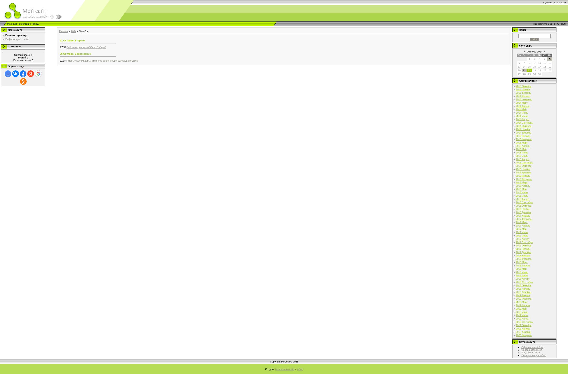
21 (524, 70)
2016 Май (521, 189)
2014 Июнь (522, 112)
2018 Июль (522, 275)
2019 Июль (522, 315)
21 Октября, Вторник (72, 40)
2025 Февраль (524, 335)
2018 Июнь (522, 272)
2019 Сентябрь (524, 322)
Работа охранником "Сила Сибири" (86, 47)
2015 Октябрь (523, 166)
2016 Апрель (523, 185)
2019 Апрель (523, 305)
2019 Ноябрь (523, 328)
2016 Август (522, 199)
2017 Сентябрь (524, 242)
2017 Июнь (522, 232)
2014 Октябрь (523, 126)
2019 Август (522, 318)
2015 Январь (523, 136)
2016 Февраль (524, 179)
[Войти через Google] (38, 73)
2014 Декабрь (523, 132)
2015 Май (521, 149)
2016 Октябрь (523, 205)
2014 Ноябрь (523, 129)
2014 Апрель (523, 106)
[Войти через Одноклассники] (23, 81)
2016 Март (522, 182)
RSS (563, 24)
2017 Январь (523, 215)
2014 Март (522, 102)
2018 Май (521, 268)
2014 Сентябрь (524, 122)
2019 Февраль (524, 298)
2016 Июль (522, 195)
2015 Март (522, 142)
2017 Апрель (523, 225)
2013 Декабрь (523, 92)
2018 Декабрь (523, 292)
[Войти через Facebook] (23, 73)
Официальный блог (532, 347)
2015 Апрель (523, 146)
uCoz (300, 369)
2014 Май (521, 109)
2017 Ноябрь (523, 249)
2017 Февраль (524, 219)
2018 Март (522, 262)
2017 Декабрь (523, 252)
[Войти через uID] (8, 73)
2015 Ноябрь (523, 169)
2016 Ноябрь (523, 209)
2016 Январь (523, 175)
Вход (36, 24)
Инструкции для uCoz (533, 355)
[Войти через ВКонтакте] (15, 73)
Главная (11, 24)
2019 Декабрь (523, 332)
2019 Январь (523, 295)
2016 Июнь (522, 192)
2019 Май (521, 308)
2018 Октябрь (523, 285)
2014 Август (522, 119)
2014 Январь (523, 96)
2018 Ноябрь (523, 288)
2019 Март (522, 302)
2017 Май (521, 229)
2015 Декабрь (523, 172)
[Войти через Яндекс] (30, 73)
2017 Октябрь (523, 245)
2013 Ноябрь (523, 89)
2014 (73, 31)
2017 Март (522, 222)
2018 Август (522, 278)
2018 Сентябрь (524, 282)
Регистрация (24, 24)
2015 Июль (522, 156)
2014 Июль (522, 116)
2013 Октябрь (523, 86)
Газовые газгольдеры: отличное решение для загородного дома (102, 60)
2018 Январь (523, 255)
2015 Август (522, 159)
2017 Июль (522, 235)
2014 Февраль (524, 99)
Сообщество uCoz (531, 350)
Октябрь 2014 (534, 51)
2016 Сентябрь (524, 202)
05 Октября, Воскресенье (75, 53)
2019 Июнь (522, 312)
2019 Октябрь (523, 325)
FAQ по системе (530, 352)
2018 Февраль (524, 259)
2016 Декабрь (523, 212)
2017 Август (522, 239)
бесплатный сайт (284, 369)
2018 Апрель (523, 265)
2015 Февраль (524, 139)
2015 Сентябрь (524, 162)
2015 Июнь (522, 152)
